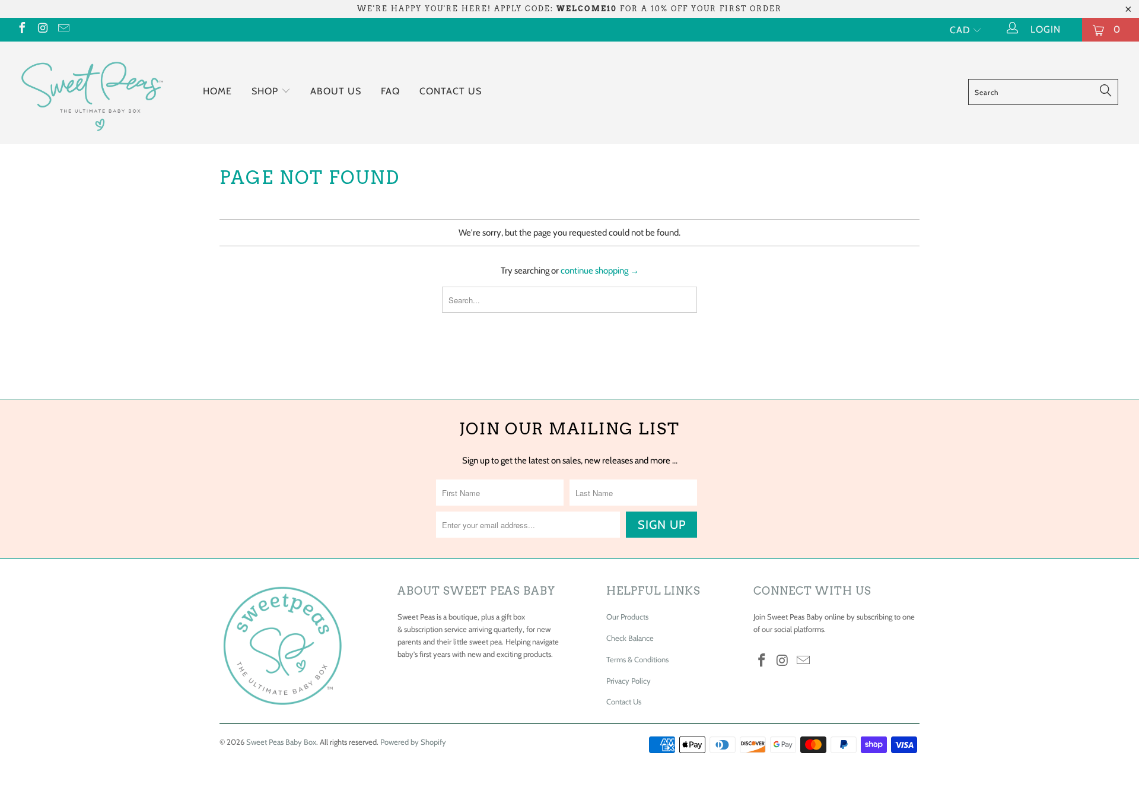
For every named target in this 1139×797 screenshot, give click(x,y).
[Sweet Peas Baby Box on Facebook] (21, 29)
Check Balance (630, 638)
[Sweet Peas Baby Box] (91, 93)
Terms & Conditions (637, 659)
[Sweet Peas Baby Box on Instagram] (42, 29)
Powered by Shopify (413, 742)
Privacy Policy (628, 680)
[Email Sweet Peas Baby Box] (62, 29)
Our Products (627, 616)
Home (217, 91)
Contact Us (450, 91)
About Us (335, 91)
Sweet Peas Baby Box (281, 742)
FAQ (390, 91)
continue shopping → (600, 270)
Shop (266, 91)
